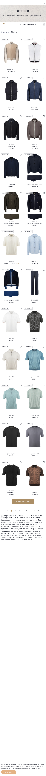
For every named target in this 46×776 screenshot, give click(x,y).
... (30, 511)
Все (3, 16)
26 (35, 511)
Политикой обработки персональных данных (26, 769)
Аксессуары (11, 16)
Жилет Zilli (34, 69)
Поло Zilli (11, 261)
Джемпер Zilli (35, 377)
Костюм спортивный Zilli (34, 185)
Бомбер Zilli (34, 108)
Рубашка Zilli (35, 261)
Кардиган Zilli (11, 69)
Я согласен (8, 772)
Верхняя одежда (22, 16)
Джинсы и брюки (35, 16)
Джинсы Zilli (34, 300)
